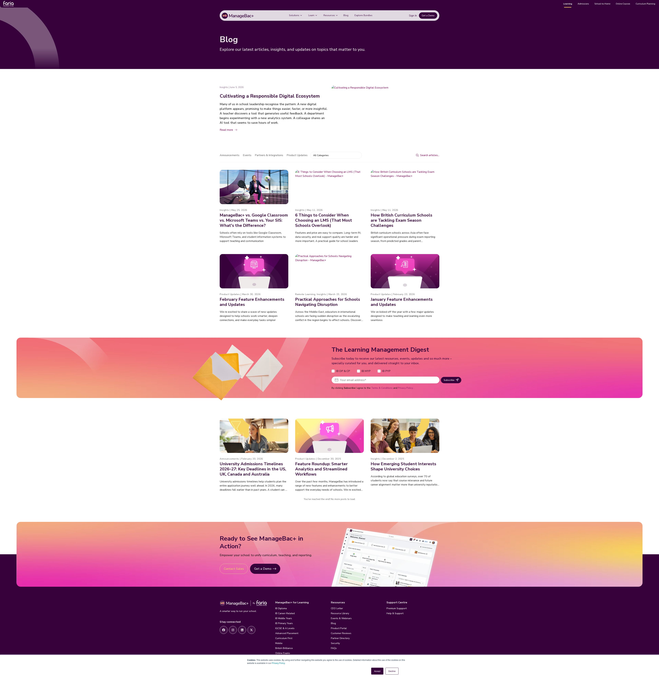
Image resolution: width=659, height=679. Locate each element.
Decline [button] (392, 671)
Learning (567, 3)
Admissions (583, 3)
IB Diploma (281, 608)
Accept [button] (377, 671)
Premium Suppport (396, 608)
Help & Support (394, 613)
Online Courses (623, 3)
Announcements (229, 155)
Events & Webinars (341, 618)
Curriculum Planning (645, 3)
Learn (311, 15)
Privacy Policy (278, 663)
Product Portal (339, 628)
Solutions (294, 15)
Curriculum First (283, 638)
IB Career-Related (285, 613)
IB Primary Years (284, 623)
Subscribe (449, 380)
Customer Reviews (341, 633)
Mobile (278, 643)
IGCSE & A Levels (284, 628)
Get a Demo (428, 15)
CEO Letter (337, 608)
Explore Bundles (363, 15)
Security (335, 643)
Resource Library (340, 613)
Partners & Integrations (269, 155)
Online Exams (282, 653)
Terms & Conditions (382, 388)
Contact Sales (234, 569)
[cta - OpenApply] (224, 630)
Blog (345, 15)
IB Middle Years (283, 618)
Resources (329, 15)
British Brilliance (284, 648)
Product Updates (297, 155)
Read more (226, 130)
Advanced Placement (286, 633)
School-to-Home (602, 3)
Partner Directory (340, 638)
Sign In (413, 15)
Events (247, 155)
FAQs (334, 648)
